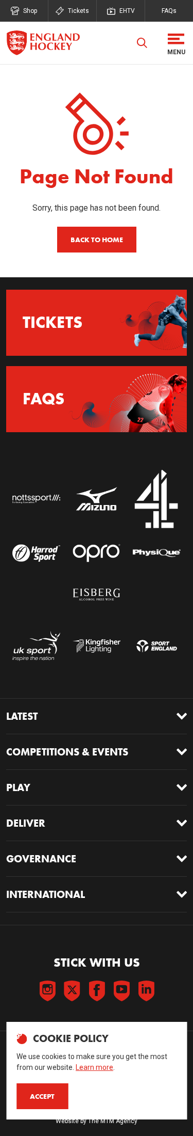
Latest (22, 716)
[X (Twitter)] (72, 991)
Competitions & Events (67, 752)
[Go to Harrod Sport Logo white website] (36, 553)
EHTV (127, 10)
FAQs (169, 10)
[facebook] (96, 991)
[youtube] (121, 991)
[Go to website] (36, 499)
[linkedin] (146, 991)
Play (18, 787)
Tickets (78, 10)
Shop (30, 10)
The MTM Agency (112, 1121)
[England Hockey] (43, 43)
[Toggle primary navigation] (176, 43)
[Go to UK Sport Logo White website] (36, 646)
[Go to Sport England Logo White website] (157, 646)
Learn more (94, 1067)
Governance (41, 858)
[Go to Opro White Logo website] (96, 553)
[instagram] (47, 991)
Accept (42, 1096)
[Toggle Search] (142, 43)
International (45, 894)
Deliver (25, 823)
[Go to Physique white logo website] (157, 553)
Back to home (97, 239)
